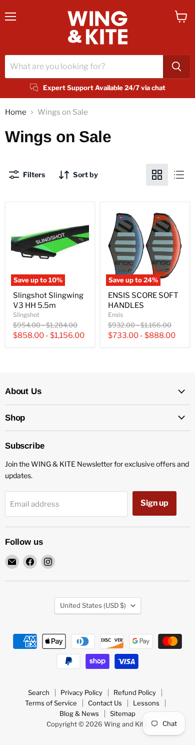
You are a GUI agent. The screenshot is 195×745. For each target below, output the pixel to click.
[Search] (176, 66)
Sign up (154, 503)
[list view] (179, 175)
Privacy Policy (81, 692)
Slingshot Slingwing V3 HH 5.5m (48, 300)
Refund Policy (135, 692)
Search (39, 692)
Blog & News (79, 713)
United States (93, 605)
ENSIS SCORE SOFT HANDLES (143, 300)
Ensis (115, 314)
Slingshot (26, 314)
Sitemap (123, 713)
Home (15, 112)
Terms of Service (51, 703)
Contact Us (105, 703)
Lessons (146, 703)
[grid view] (157, 175)
